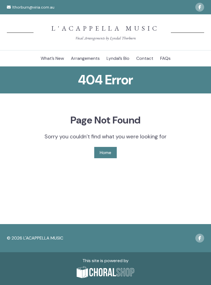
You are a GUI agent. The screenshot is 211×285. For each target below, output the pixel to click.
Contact (144, 58)
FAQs (165, 58)
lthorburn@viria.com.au (33, 7)
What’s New (52, 58)
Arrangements (85, 58)
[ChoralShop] (105, 272)
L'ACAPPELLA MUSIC (105, 28)
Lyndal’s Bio (118, 58)
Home (105, 152)
